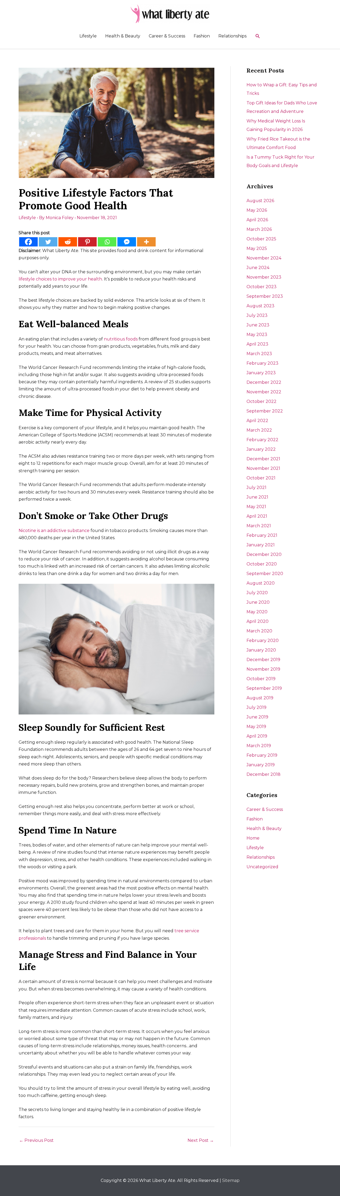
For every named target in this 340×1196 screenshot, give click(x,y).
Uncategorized (262, 866)
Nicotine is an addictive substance (54, 530)
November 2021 (263, 468)
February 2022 (262, 439)
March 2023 (259, 353)
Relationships (232, 36)
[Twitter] (48, 241)
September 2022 (264, 411)
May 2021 (256, 506)
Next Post (201, 1140)
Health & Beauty (122, 36)
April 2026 (257, 219)
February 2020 (262, 640)
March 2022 (259, 430)
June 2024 (257, 267)
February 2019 (261, 755)
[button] (258, 36)
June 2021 (257, 497)
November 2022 (263, 391)
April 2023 (257, 344)
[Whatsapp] (107, 241)
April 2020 (257, 621)
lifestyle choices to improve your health (60, 279)
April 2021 (256, 516)
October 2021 (260, 477)
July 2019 (256, 707)
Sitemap (231, 1180)
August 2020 (260, 583)
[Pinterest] (87, 241)
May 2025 (256, 248)
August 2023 (260, 305)
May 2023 (256, 334)
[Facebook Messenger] (126, 241)
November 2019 (263, 669)
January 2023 (261, 372)
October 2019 (260, 678)
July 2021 (256, 487)
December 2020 (264, 554)
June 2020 (258, 602)
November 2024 (263, 258)
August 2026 (260, 200)
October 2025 (261, 238)
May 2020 (256, 611)
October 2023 (261, 286)
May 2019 (256, 726)
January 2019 (260, 764)
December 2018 (263, 774)
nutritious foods (121, 339)
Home (253, 838)
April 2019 (256, 736)
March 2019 (258, 745)
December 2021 (263, 458)
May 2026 (256, 210)
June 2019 (257, 717)
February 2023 (262, 363)
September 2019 (264, 688)
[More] (146, 241)
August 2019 (259, 697)
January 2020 (261, 650)
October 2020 (261, 564)
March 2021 (258, 525)
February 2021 (261, 535)
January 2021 (260, 544)
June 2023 (257, 324)
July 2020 (257, 592)
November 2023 (263, 277)
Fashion (202, 36)
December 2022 (263, 382)
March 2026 (259, 229)
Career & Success (167, 36)
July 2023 (256, 315)
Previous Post (36, 1140)
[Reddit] (67, 241)
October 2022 (261, 401)
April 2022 (257, 420)
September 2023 (264, 296)
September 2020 (264, 573)
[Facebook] (28, 241)
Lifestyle (88, 36)
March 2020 (259, 630)
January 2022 (261, 449)
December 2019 (263, 659)
